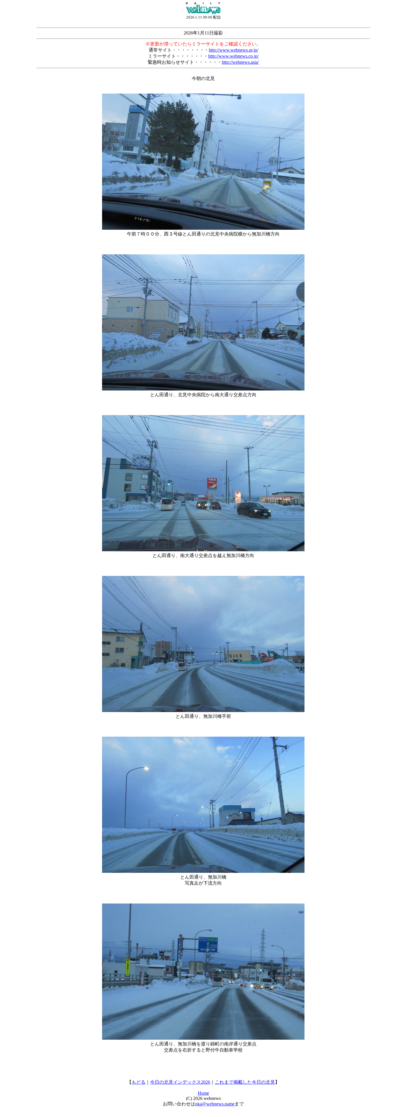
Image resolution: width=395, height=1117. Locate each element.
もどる (138, 1082)
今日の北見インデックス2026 (180, 1082)
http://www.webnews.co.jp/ (233, 56)
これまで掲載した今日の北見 (245, 1082)
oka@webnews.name (215, 1103)
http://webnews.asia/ (240, 62)
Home (203, 1093)
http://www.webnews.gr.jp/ (233, 50)
